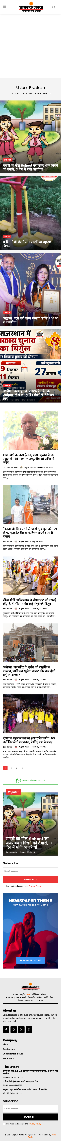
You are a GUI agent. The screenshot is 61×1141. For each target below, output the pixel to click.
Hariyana (27, 94)
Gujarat (15, 94)
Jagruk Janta (29, 467)
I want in (29, 879)
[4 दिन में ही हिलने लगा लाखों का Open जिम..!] (30, 213)
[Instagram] (13, 1029)
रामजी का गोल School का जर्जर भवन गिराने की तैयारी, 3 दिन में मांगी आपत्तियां (29, 843)
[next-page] (22, 768)
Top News (7, 542)
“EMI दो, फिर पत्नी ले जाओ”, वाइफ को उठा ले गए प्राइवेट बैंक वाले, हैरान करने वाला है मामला (30, 533)
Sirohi (7, 236)
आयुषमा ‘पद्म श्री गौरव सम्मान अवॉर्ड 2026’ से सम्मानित (25, 1089)
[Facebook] (6, 1029)
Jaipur (7, 313)
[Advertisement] (30, 46)
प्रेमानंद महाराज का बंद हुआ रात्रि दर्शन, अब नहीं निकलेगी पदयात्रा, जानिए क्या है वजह (29, 740)
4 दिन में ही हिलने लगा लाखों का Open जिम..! (21, 1081)
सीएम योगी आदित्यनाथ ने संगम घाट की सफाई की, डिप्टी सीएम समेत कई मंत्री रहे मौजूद (29, 602)
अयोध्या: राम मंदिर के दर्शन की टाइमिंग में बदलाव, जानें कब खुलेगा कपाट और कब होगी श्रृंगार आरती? (29, 671)
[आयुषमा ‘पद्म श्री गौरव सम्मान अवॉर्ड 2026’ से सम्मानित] (30, 289)
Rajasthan (41, 94)
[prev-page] (48, 796)
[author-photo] (21, 467)
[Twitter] (21, 1029)
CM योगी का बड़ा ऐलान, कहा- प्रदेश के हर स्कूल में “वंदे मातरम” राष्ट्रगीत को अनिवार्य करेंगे (28, 459)
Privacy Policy (35, 886)
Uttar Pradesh (10, 468)
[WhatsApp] (29, 1029)
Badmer (7, 160)
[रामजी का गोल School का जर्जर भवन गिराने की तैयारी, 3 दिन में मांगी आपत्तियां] (30, 136)
